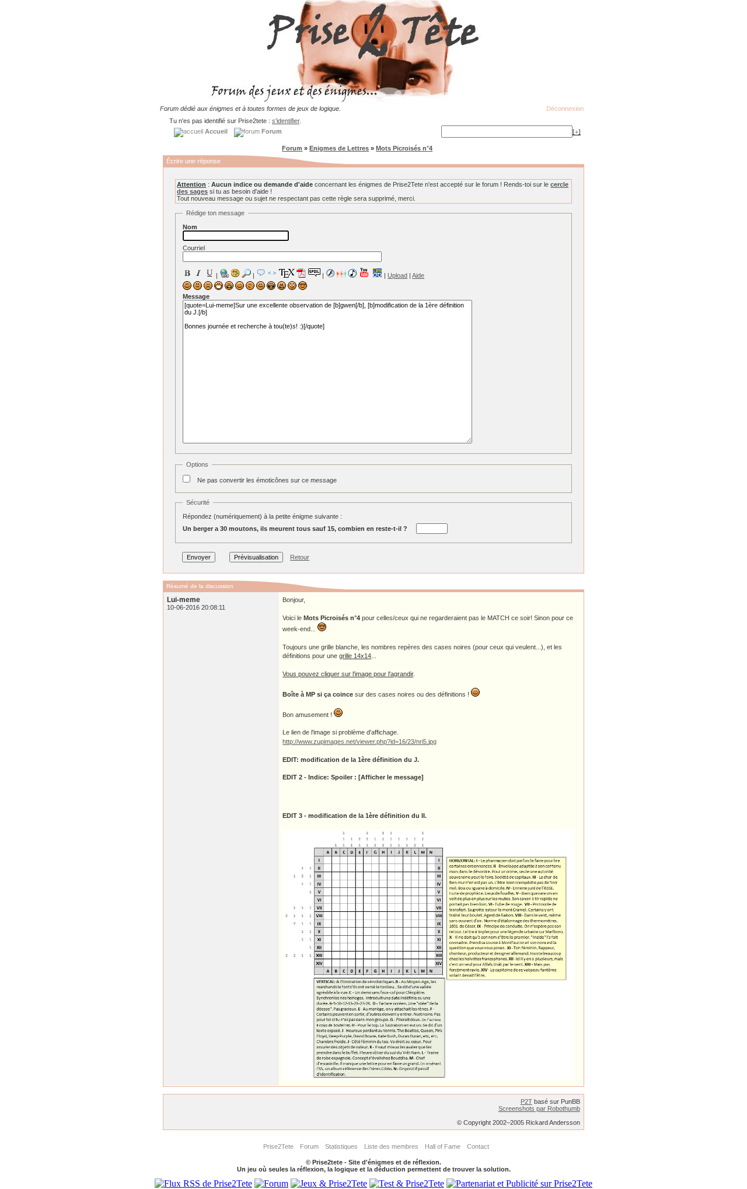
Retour (299, 557)
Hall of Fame (442, 1146)
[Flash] (330, 273)
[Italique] (198, 273)
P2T (526, 1101)
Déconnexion (565, 108)
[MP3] (352, 273)
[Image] (235, 273)
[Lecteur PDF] (301, 273)
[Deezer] (341, 273)
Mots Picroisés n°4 (404, 148)
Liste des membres (391, 1146)
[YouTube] (364, 272)
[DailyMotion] (377, 273)
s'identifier (285, 120)
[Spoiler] (314, 272)
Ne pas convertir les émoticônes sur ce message (267, 480)
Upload (397, 275)
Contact (478, 1146)
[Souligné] (209, 273)
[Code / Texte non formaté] (272, 273)
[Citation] (261, 273)
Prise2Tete (278, 1146)
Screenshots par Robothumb (539, 1108)
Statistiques (341, 1146)
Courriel (194, 247)
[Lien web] (224, 273)
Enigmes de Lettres (339, 148)
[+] (577, 131)
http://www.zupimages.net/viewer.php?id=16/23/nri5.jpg (359, 741)
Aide (418, 275)
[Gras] (187, 273)
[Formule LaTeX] (286, 273)
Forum (292, 148)
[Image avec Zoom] (246, 273)
